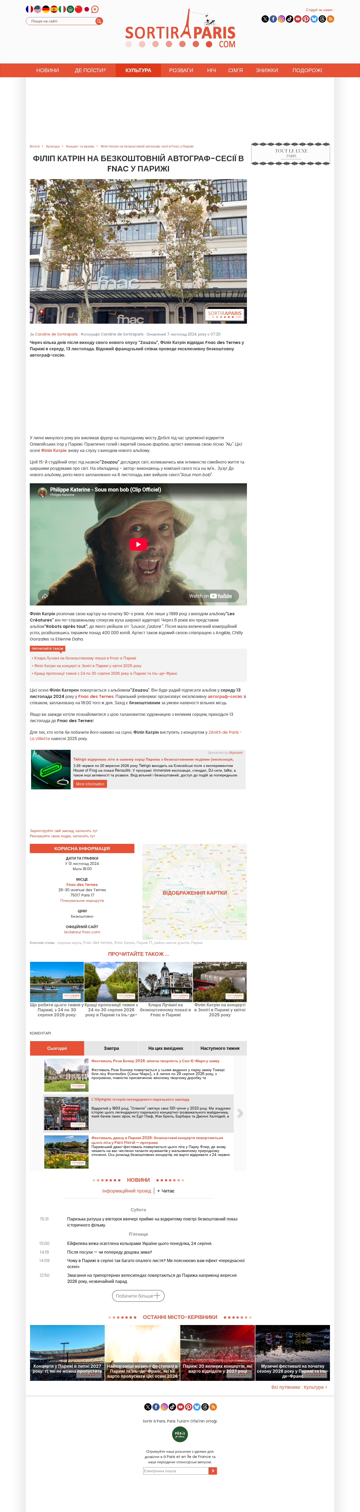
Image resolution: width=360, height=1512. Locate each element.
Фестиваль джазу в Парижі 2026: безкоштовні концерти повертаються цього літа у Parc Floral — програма (157, 1140)
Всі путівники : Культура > (299, 1387)
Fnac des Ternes (96, 696)
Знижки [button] (267, 70)
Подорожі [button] (307, 70)
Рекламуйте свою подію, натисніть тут (62, 836)
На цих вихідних (165, 1048)
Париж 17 (144, 942)
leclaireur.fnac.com (82, 932)
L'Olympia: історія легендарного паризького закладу (140, 1099)
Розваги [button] (181, 70)
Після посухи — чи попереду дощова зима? (109, 1252)
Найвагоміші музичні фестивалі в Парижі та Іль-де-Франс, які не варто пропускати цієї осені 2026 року (142, 1371)
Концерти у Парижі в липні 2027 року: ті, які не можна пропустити (67, 1369)
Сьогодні (57, 1048)
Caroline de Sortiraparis (56, 334)
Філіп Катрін (124, 942)
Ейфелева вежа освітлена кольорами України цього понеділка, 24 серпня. (139, 1243)
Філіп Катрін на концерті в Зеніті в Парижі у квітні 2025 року (88, 665)
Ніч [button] (211, 70)
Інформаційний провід (126, 1191)
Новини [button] (47, 70)
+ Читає (165, 1191)
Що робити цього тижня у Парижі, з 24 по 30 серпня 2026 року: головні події (57, 1009)
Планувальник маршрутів (82, 900)
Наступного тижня (220, 1048)
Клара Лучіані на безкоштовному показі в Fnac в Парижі (85, 658)
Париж (196, 942)
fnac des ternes (97, 942)
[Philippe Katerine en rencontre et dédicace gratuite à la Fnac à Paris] (138, 251)
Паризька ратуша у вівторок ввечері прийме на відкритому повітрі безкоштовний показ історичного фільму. (152, 1222)
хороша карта (69, 942)
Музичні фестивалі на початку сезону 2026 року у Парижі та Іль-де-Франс (293, 1371)
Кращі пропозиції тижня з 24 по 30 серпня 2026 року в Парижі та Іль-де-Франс (106, 673)
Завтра (111, 1048)
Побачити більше (134, 1296)
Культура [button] (138, 70)
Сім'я (235, 70)
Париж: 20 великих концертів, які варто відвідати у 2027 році (217, 1369)
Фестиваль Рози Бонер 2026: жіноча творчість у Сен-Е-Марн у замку (155, 1060)
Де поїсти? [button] (90, 70)
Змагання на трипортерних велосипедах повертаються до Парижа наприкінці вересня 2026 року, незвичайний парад (152, 1278)
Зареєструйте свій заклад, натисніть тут (64, 830)
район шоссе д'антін (171, 942)
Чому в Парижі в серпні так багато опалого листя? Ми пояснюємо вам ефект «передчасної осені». (156, 1264)
